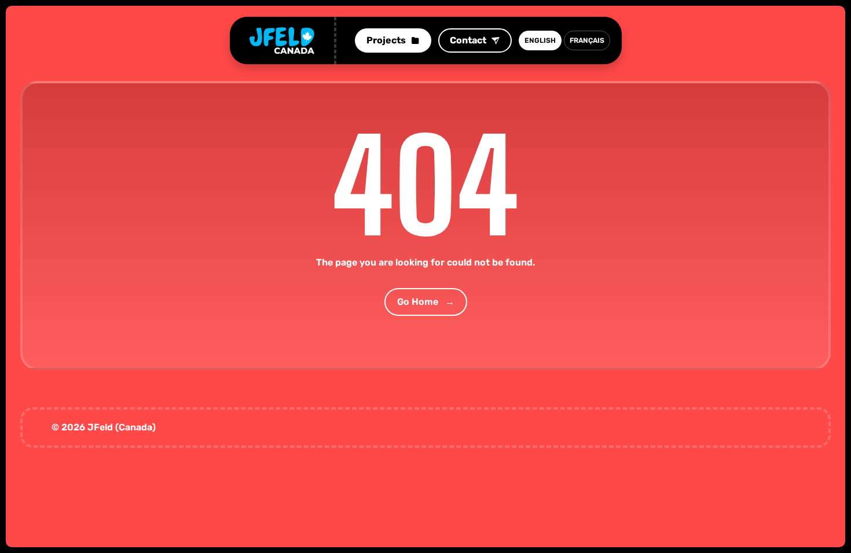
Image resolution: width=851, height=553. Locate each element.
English (540, 40)
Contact (468, 40)
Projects (386, 40)
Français (587, 40)
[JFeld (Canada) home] (282, 40)
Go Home (425, 301)
